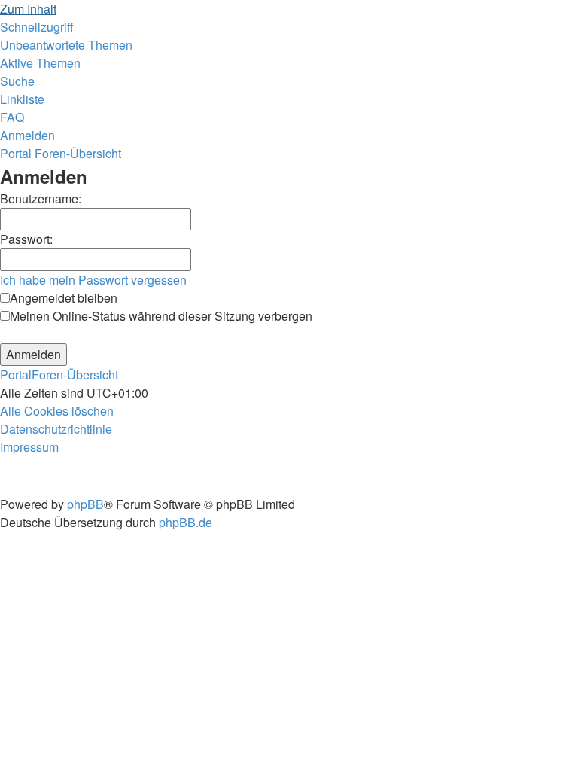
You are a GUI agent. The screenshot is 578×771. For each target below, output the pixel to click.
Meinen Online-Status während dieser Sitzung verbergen (161, 316)
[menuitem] (66, 44)
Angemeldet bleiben (63, 297)
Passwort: (26, 239)
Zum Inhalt (28, 8)
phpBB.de (185, 522)
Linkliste (22, 99)
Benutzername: (40, 198)
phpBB (85, 504)
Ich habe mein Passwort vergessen (93, 279)
